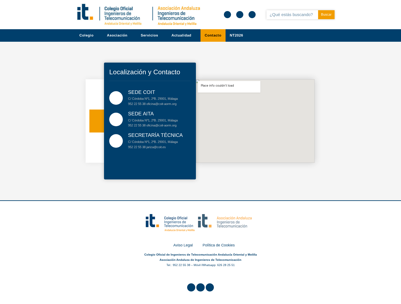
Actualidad (181, 35)
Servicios (149, 35)
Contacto (213, 35)
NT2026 (236, 35)
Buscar (326, 14)
